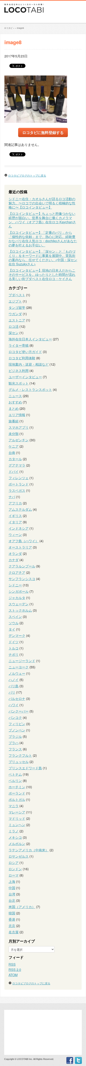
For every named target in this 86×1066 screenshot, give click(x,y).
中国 (12, 887)
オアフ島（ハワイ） (24, 540)
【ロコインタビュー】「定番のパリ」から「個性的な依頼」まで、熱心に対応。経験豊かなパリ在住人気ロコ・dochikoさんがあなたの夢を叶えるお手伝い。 (43, 238)
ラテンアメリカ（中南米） (29, 850)
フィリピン (17, 723)
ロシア (14, 862)
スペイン (15, 616)
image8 (20, 27)
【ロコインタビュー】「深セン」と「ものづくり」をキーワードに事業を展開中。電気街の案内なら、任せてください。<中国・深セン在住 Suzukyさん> (43, 257)
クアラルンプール (22, 566)
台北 (12, 900)
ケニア (14, 446)
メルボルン (17, 843)
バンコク (15, 717)
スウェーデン (19, 604)
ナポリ (14, 654)
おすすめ (15, 402)
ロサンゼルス (19, 856)
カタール (15, 458)
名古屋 (14, 932)
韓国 (12, 913)
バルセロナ (17, 698)
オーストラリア (20, 547)
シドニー (15, 585)
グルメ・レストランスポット (30, 389)
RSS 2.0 (15, 969)
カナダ (14, 559)
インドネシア (19, 528)
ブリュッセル (19, 761)
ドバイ (14, 471)
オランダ (15, 553)
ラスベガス (17, 490)
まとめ (14, 408)
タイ (12, 629)
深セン (14, 332)
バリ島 (14, 686)
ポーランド (17, 793)
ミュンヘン (17, 824)
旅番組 (14, 421)
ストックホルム (20, 610)
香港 (12, 919)
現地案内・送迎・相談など (29, 364)
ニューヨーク (19, 667)
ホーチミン (17, 786)
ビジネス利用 (19, 370)
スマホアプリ (19, 427)
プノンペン (17, 730)
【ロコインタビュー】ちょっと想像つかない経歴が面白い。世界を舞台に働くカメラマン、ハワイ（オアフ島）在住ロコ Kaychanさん (42, 220)
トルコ (14, 648)
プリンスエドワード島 (25, 768)
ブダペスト (17, 294)
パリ (12, 692)
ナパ (12, 496)
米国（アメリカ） (22, 906)
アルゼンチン (19, 440)
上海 (12, 881)
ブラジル (15, 736)
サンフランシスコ (22, 578)
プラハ (14, 742)
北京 (12, 925)
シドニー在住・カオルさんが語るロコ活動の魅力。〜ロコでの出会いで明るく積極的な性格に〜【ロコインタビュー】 (42, 203)
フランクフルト (20, 755)
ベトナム (15, 774)
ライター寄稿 (19, 345)
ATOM (13, 974)
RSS (12, 964)
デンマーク (17, 635)
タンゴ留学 (17, 307)
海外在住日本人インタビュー (30, 339)
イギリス (15, 515)
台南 (12, 452)
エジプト (15, 301)
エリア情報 (17, 414)
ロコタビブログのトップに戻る (27, 175)
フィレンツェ (19, 477)
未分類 (14, 433)
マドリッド (17, 818)
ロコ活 (14, 326)
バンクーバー (19, 711)
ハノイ (14, 679)
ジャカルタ (17, 597)
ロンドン (15, 868)
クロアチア (17, 572)
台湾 (12, 894)
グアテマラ (17, 465)
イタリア (15, 522)
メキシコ (15, 837)
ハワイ (14, 704)
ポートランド (19, 484)
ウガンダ (15, 313)
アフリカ (15, 503)
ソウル (14, 622)
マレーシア (17, 812)
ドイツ (14, 641)
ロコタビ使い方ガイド (25, 351)
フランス (15, 749)
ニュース (15, 395)
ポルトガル (17, 799)
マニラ (14, 805)
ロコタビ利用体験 (22, 358)
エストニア (17, 320)
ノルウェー (17, 673)
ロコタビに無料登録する (43, 132)
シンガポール (19, 591)
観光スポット (19, 383)
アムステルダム (20, 509)
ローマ (14, 875)
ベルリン (15, 780)
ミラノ (14, 831)
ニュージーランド (22, 660)
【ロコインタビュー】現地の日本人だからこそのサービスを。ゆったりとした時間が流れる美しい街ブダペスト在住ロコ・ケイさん (42, 274)
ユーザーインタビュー (25, 376)
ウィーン (15, 534)
